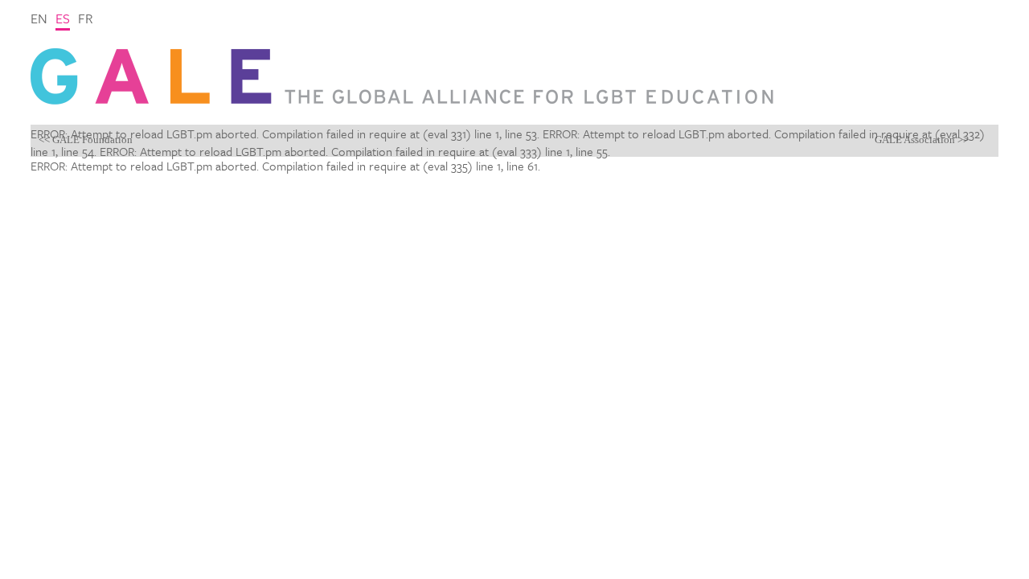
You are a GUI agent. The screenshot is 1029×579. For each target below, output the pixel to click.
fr (85, 18)
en (39, 18)
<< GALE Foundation (86, 139)
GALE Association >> (922, 139)
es (62, 18)
